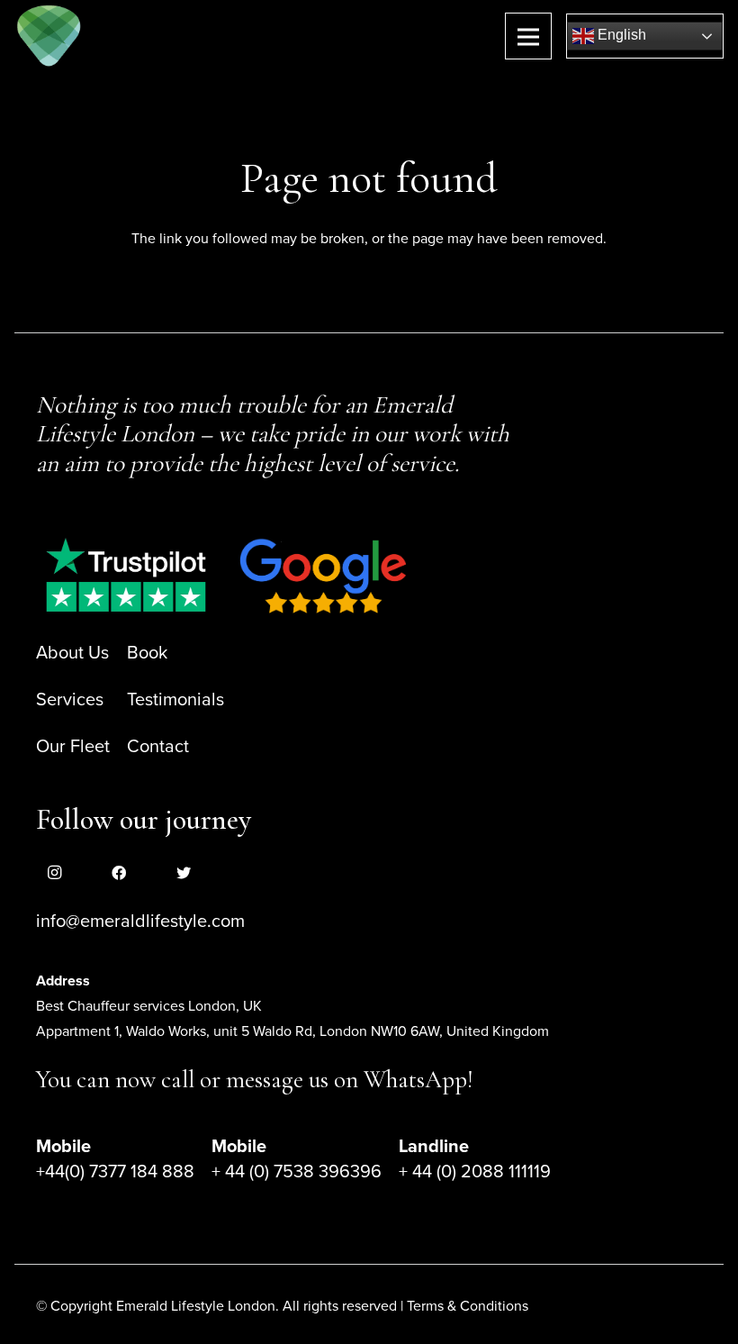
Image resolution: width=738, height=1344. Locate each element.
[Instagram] (54, 873)
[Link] (49, 36)
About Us (72, 653)
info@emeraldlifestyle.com (140, 921)
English (620, 34)
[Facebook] (119, 873)
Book (147, 653)
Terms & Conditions (467, 1306)
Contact (158, 747)
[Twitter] (184, 873)
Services (70, 700)
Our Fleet (73, 747)
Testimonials (175, 700)
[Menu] (528, 36)
